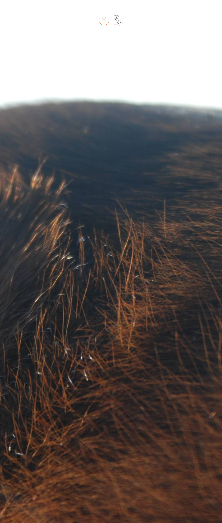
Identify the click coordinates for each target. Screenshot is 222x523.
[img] (111, 261)
